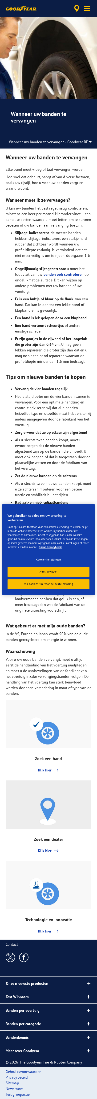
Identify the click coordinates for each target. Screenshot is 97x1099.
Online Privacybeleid (50, 547)
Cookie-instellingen (48, 559)
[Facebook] (24, 957)
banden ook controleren (64, 274)
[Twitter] (10, 957)
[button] (87, 8)
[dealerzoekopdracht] (77, 8)
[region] (48, 549)
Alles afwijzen (48, 571)
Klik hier (45, 770)
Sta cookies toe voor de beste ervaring (48, 584)
